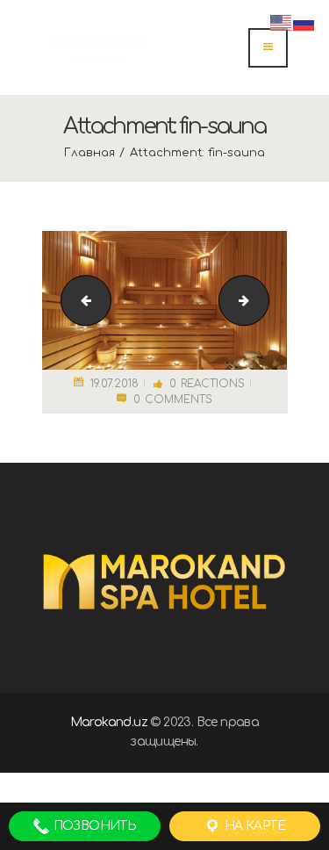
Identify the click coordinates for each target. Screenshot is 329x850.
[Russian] (304, 22)
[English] (281, 22)
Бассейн (262, 299)
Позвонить (93, 825)
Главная (89, 153)
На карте (253, 825)
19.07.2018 (114, 384)
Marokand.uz (108, 722)
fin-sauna (80, 299)
